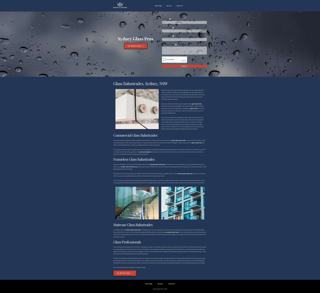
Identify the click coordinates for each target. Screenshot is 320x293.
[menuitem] (158, 6)
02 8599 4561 (154, 167)
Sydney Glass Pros (171, 117)
